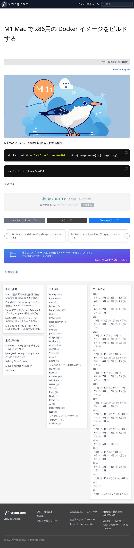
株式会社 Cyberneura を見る (110, 259)
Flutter (52, 368)
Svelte (52, 353)
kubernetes (55, 310)
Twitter (118, 520)
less (51, 411)
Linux (52, 306)
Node (52, 396)
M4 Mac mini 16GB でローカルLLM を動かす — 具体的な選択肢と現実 (22, 327)
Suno (108, 528)
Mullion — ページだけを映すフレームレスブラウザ (22, 347)
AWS (51, 325)
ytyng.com (18, 4)
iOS (51, 313)
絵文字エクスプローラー (82, 519)
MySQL (53, 317)
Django (53, 294)
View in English (121, 69)
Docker (53, 341)
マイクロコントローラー (61, 415)
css (51, 356)
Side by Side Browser (16, 361)
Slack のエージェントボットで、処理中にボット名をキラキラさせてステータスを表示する (22, 319)
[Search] (104, 4)
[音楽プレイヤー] (97, 4)
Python (53, 298)
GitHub (106, 520)
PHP (51, 329)
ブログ (80, 4)
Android (53, 345)
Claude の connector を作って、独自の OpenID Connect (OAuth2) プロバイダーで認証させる (23, 304)
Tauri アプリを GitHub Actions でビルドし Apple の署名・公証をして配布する (23, 311)
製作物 (90, 4)
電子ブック (55, 419)
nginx (52, 360)
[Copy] (126, 152)
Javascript (54, 333)
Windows (54, 380)
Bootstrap (54, 376)
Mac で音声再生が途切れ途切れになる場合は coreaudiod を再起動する (22, 296)
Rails (51, 392)
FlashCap (10, 370)
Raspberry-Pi (56, 321)
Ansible (53, 423)
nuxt (51, 372)
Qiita (125, 524)
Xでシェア (67, 220)
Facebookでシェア (109, 220)
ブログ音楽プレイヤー (48, 520)
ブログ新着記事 (45, 511)
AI (50, 403)
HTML (52, 384)
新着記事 (12, 272)
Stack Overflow (110, 524)
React (52, 400)
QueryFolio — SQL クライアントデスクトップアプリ (22, 355)
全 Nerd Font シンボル (81, 524)
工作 (51, 388)
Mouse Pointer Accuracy (18, 365)
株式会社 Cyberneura (112, 513)
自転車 (52, 349)
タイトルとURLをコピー (24, 220)
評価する (87, 204)
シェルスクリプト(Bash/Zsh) (64, 364)
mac (51, 302)
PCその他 (54, 337)
